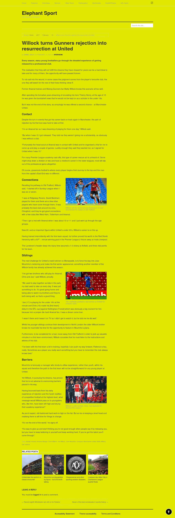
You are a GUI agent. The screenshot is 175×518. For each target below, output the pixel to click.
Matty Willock (101, 441)
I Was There (69, 3)
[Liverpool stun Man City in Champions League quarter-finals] (98, 465)
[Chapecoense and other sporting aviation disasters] (76, 465)
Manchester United (90, 441)
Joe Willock (61, 441)
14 (52, 35)
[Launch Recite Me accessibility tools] (169, 512)
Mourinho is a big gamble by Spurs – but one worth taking (53, 479)
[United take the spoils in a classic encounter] (32, 465)
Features (34, 3)
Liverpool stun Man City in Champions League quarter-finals (97, 479)
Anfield (28, 441)
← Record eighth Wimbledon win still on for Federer (41, 502)
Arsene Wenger (42, 441)
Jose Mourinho (71, 441)
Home (24, 3)
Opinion (57, 3)
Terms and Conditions (110, 513)
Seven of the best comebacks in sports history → (90, 502)
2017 (38, 35)
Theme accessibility (87, 513)
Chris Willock (52, 441)
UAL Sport (124, 3)
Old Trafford (26, 444)
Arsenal (33, 441)
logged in (37, 494)
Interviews (46, 3)
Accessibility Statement (65, 513)
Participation (83, 3)
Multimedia (96, 3)
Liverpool (80, 441)
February (46, 35)
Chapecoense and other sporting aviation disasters (75, 478)
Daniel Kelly (29, 55)
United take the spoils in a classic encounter (31, 478)
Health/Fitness (110, 3)
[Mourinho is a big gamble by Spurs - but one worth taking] (54, 465)
